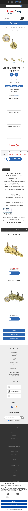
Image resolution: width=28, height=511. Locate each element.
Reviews (14, 170)
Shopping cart (19, 2)
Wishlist (16, 2)
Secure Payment (14, 454)
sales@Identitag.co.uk (15, 395)
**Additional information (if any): (14, 126)
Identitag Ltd (16, 95)
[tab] (6, 169)
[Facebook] (12, 407)
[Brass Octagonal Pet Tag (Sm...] (12, 75)
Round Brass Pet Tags (14, 234)
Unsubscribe (17, 420)
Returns (14, 456)
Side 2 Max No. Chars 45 (14, 112)
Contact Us (21, 170)
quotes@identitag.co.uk (14, 369)
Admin (14, 475)
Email (20, 86)
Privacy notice (14, 435)
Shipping (14, 459)
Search (22, 18)
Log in (12, 2)
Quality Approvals (14, 432)
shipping (16, 146)
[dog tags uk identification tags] (14, 250)
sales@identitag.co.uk (14, 368)
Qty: (5, 158)
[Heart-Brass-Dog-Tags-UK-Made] (14, 296)
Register (8, 2)
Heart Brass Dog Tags (14, 280)
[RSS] (16, 407)
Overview (6, 170)
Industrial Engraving (14, 472)
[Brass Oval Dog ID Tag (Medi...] (16, 75)
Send (22, 417)
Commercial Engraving (14, 470)
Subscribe (11, 420)
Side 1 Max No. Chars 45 (14, 98)
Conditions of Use (14, 438)
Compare (14, 86)
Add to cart (15, 159)
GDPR (14, 440)
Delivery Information (14, 451)
